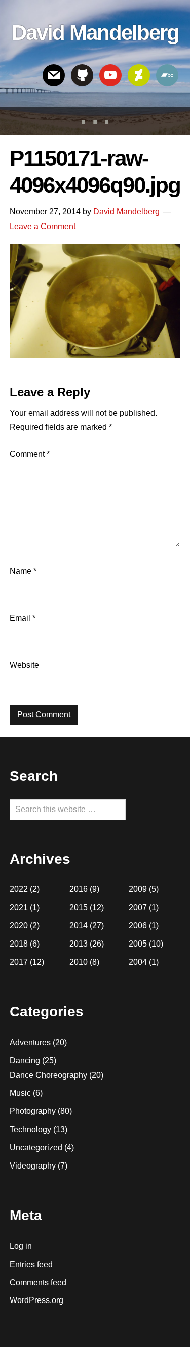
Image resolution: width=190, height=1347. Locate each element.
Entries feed (31, 1264)
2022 (19, 889)
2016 (78, 889)
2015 (78, 907)
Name (23, 571)
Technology (30, 1129)
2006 (138, 925)
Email (22, 618)
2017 (19, 962)
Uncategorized (36, 1147)
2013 (78, 943)
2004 (138, 962)
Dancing (25, 1060)
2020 (19, 925)
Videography (33, 1165)
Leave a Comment (42, 226)
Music (20, 1093)
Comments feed (38, 1282)
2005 (138, 943)
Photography (33, 1111)
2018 (19, 943)
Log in (21, 1246)
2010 (78, 962)
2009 (138, 889)
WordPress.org (36, 1300)
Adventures (30, 1042)
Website (24, 665)
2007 (138, 907)
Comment (30, 454)
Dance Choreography (48, 1075)
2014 (78, 925)
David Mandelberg (95, 32)
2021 (19, 907)
